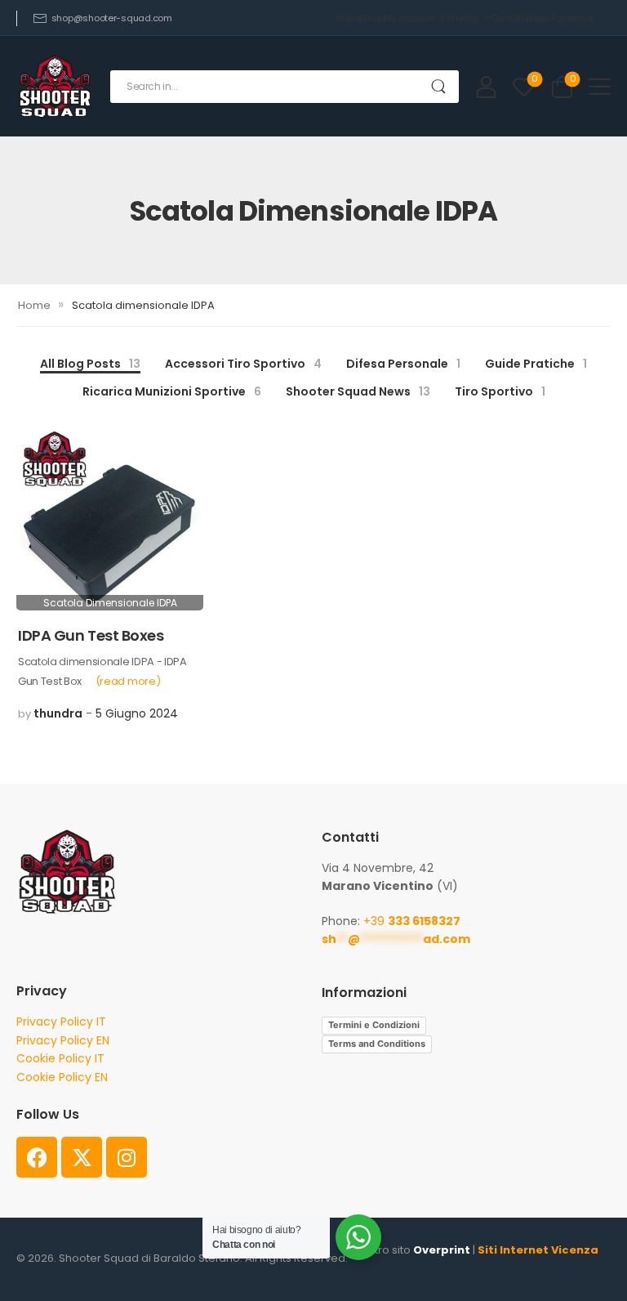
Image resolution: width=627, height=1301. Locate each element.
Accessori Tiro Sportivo (243, 363)
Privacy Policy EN (62, 1040)
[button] (600, 86)
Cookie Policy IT (60, 1058)
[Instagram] (126, 1157)
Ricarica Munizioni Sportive (171, 391)
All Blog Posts (90, 363)
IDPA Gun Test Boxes (90, 635)
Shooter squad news (358, 391)
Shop (373, 18)
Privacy (462, 18)
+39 (411, 921)
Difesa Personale (403, 363)
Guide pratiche (536, 363)
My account (409, 18)
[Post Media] (109, 516)
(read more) (128, 681)
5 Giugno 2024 (137, 713)
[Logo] (55, 86)
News (539, 18)
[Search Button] (438, 86)
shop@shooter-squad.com (111, 18)
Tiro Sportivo (500, 391)
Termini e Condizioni (374, 1025)
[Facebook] (36, 1157)
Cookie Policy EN (62, 1077)
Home (349, 18)
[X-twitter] (81, 1157)
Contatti (509, 18)
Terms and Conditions (376, 1043)
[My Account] (486, 86)
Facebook (572, 18)
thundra (57, 713)
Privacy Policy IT (61, 1021)
